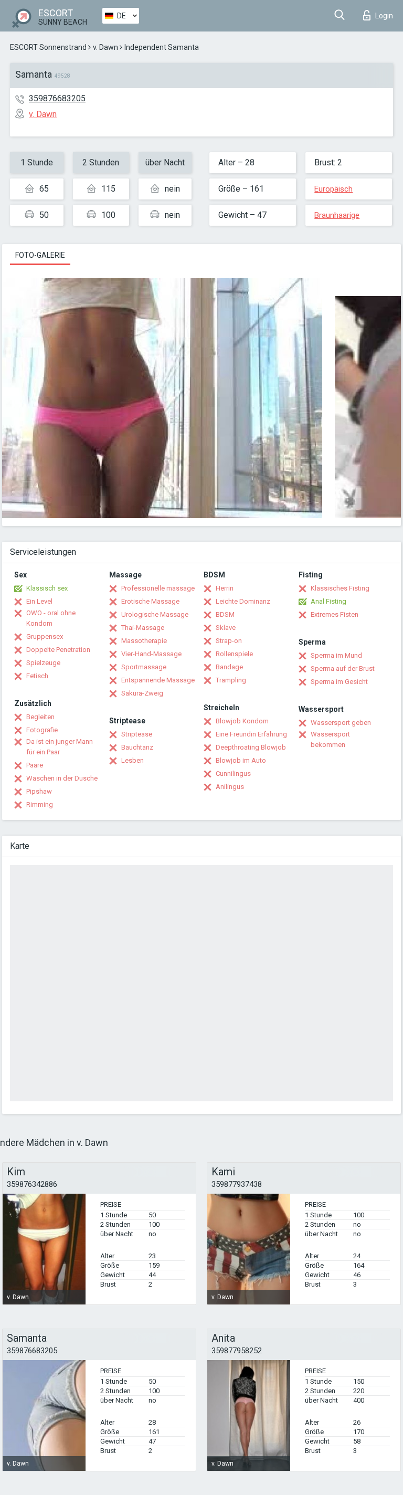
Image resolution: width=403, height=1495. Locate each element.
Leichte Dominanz (243, 601)
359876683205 (57, 98)
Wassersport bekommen (330, 739)
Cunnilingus (233, 773)
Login (384, 16)
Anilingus (230, 787)
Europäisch (333, 189)
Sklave (226, 627)
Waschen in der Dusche (62, 778)
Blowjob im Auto (241, 760)
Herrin (225, 588)
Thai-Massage (142, 627)
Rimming (39, 804)
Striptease (136, 734)
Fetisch (37, 676)
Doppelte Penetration (58, 650)
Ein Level (39, 601)
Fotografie (42, 730)
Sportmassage (143, 667)
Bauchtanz (137, 747)
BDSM (225, 614)
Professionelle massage (158, 588)
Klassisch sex (47, 588)
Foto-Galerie (40, 255)
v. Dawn (105, 47)
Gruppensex (44, 636)
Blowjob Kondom (242, 721)
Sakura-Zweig (142, 693)
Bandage (229, 667)
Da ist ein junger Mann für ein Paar (59, 747)
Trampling (231, 680)
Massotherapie (144, 641)
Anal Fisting (328, 601)
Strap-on (229, 641)
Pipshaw (39, 791)
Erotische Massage (150, 601)
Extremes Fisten (334, 614)
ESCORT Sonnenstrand (48, 47)
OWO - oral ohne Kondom (51, 618)
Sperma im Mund (336, 655)
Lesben (132, 760)
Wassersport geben (341, 723)
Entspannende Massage (158, 680)
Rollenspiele (234, 654)
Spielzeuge (43, 663)
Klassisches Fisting (340, 588)
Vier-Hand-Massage (151, 654)
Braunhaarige (336, 215)
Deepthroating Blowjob (251, 747)
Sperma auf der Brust (343, 668)
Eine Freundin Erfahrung (251, 734)
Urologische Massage (154, 614)
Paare (34, 765)
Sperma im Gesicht (339, 682)
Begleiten (40, 717)
